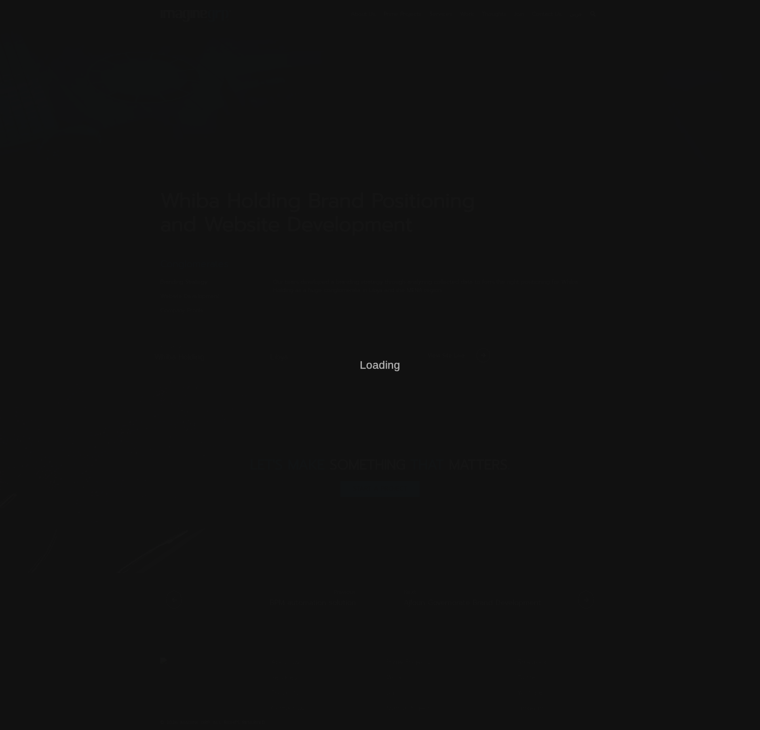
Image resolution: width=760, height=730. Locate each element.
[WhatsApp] (740, 710)
